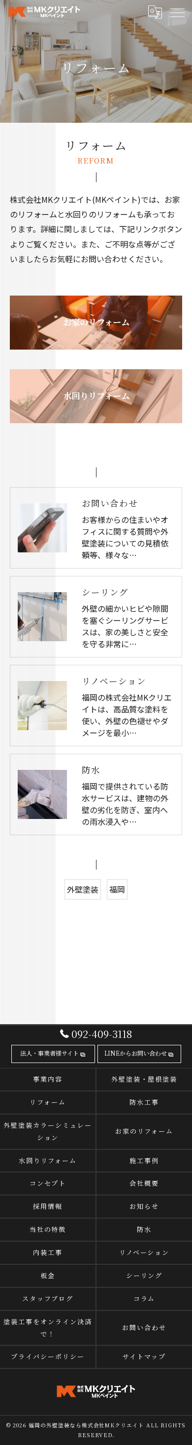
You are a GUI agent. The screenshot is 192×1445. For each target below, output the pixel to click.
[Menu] (176, 12)
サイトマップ (144, 1356)
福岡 (117, 889)
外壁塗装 (82, 889)
